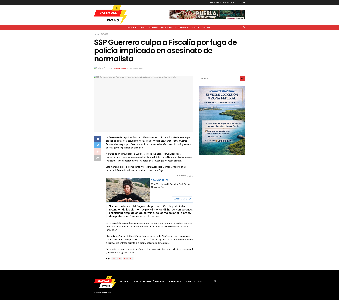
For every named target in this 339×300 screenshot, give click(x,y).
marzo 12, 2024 (136, 68)
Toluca (206, 27)
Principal (128, 258)
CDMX (143, 27)
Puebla (195, 27)
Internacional (182, 27)
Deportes (153, 27)
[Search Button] (242, 78)
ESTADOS (104, 34)
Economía (166, 27)
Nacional (132, 27)
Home (96, 34)
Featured (117, 258)
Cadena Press (119, 68)
